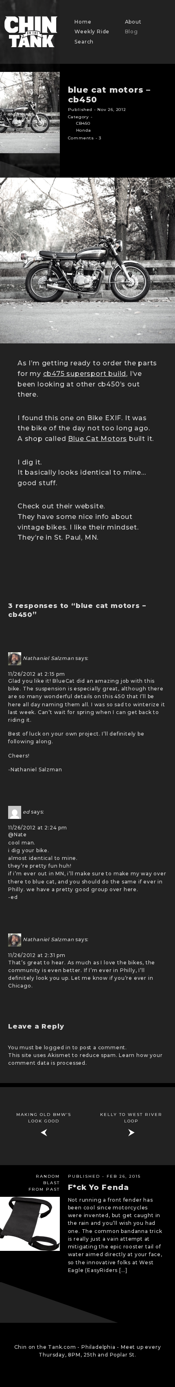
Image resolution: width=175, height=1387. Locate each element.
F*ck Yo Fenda (98, 1187)
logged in (57, 1047)
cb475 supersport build (85, 374)
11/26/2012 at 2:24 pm (37, 828)
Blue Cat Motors (97, 439)
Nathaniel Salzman (48, 658)
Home (82, 22)
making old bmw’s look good (43, 1118)
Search (84, 42)
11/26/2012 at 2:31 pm (37, 955)
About (133, 22)
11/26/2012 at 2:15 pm (36, 674)
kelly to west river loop (131, 1118)
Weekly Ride (91, 31)
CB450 (83, 123)
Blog (131, 31)
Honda (83, 130)
